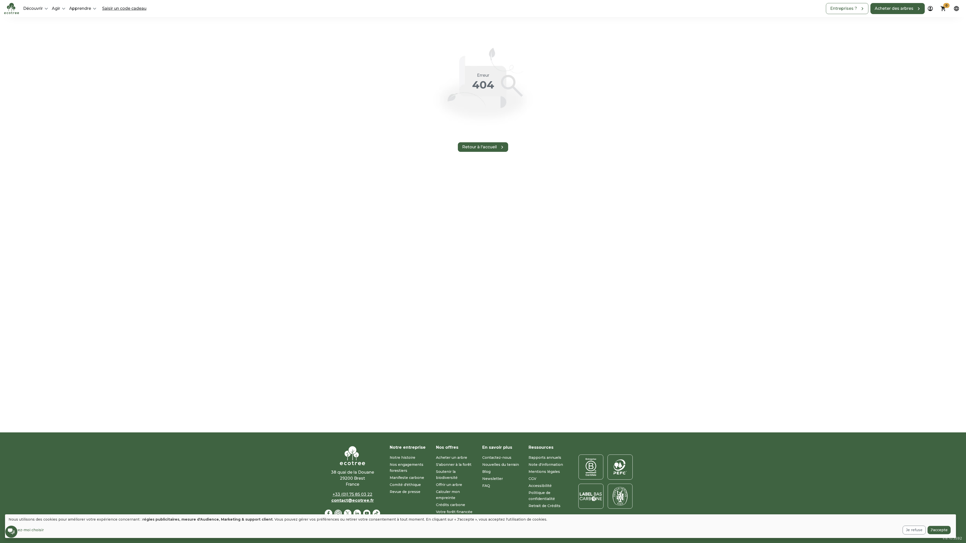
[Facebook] (328, 513)
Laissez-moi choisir (26, 530)
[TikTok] (376, 513)
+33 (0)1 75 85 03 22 (352, 494)
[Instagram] (338, 513)
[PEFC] (620, 467)
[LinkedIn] (357, 513)
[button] (847, 8)
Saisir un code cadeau (124, 8)
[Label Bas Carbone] (590, 496)
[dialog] (480, 526)
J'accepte (939, 530)
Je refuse (914, 530)
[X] (347, 513)
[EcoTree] (11, 8)
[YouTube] (367, 513)
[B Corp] (590, 467)
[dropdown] (930, 8)
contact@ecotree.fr (352, 500)
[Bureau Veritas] (620, 496)
